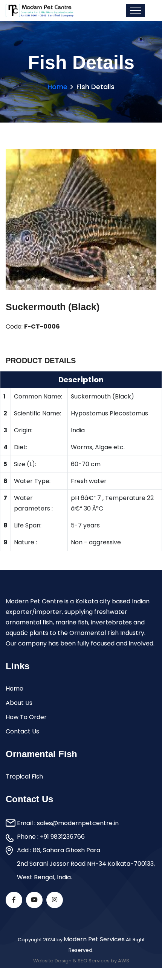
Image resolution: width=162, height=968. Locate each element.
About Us (19, 702)
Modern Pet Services (94, 939)
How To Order (26, 717)
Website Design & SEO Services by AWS (81, 960)
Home (57, 86)
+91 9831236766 (62, 836)
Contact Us (22, 731)
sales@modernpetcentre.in (78, 823)
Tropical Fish (24, 776)
